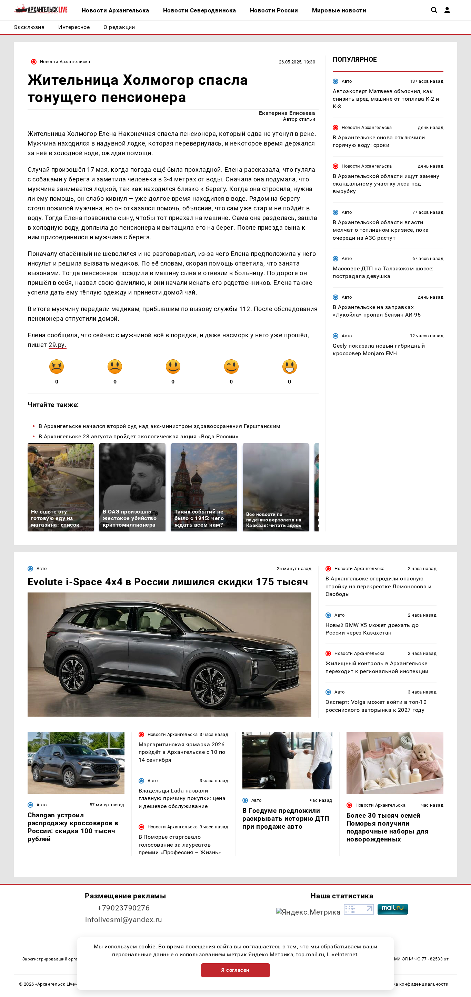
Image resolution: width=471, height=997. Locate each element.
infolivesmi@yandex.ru (123, 920)
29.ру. (57, 344)
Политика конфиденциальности (413, 984)
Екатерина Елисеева (287, 113)
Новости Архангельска (65, 61)
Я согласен (235, 970)
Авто (347, 80)
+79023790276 (124, 908)
